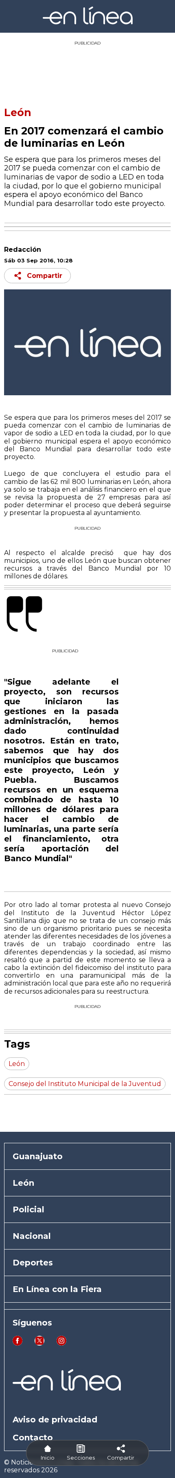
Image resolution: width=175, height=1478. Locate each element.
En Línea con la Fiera (57, 1289)
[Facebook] (17, 1343)
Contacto (33, 1437)
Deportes (33, 1262)
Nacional (32, 1236)
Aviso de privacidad (55, 1419)
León (17, 112)
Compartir (44, 276)
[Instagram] (61, 1343)
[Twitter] (39, 1343)
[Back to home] (88, 22)
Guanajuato (38, 1156)
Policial (28, 1209)
